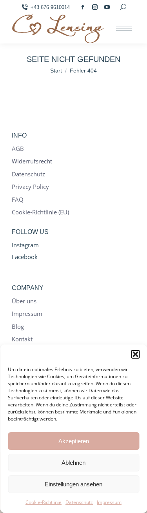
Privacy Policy (30, 186)
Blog (18, 326)
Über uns (24, 301)
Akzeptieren (73, 441)
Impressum (109, 502)
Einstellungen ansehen (73, 484)
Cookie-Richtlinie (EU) (40, 212)
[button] (135, 354)
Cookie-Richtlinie (43, 502)
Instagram (25, 245)
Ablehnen (73, 462)
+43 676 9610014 (50, 7)
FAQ (18, 199)
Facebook (25, 257)
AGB (18, 148)
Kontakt (22, 339)
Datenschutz (79, 502)
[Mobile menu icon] (124, 29)
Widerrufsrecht (32, 161)
